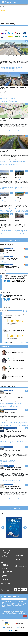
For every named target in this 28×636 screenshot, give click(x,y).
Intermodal (4, 568)
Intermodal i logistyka (9, 465)
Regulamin (18, 559)
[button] (23, 313)
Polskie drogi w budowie (7, 569)
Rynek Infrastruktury (6, 553)
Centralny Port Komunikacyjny (5, 565)
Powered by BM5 (13, 634)
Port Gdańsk (4, 575)
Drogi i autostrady (8, 248)
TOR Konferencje (19, 555)
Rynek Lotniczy (5, 556)
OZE (3, 574)
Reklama (18, 558)
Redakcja (18, 556)
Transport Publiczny (6, 555)
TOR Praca (4, 558)
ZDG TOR (18, 553)
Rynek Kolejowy (5, 552)
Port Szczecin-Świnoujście (5, 580)
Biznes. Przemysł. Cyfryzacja (10, 409)
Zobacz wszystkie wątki (6, 583)
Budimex (4, 567)
